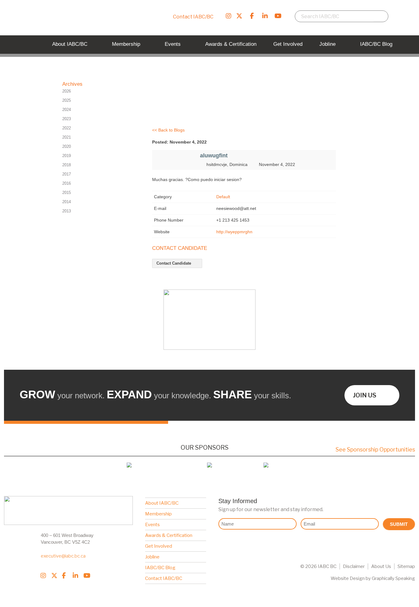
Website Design (348, 578)
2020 (66, 146)
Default (223, 196)
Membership (158, 514)
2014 (66, 201)
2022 (66, 128)
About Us (381, 566)
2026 (66, 91)
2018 (66, 165)
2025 (66, 100)
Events (152, 524)
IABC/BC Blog (160, 567)
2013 (66, 211)
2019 (66, 155)
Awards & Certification (168, 535)
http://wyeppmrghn (234, 231)
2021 (66, 137)
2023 (66, 118)
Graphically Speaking (393, 578)
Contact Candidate (174, 263)
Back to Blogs (171, 130)
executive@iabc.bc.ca (63, 556)
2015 (66, 192)
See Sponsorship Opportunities (375, 449)
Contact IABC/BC (193, 17)
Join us (364, 395)
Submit (399, 524)
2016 (66, 183)
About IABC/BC (162, 503)
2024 (66, 109)
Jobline (152, 557)
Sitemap (406, 566)
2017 (66, 174)
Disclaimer (354, 566)
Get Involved (158, 546)
